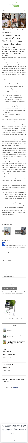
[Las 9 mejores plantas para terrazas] (4, 329)
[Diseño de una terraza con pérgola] (4, 335)
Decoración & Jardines (8, 364)
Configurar (14, 440)
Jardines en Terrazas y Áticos (9, 354)
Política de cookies (6, 430)
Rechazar (14, 436)
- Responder (23, 242)
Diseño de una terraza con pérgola (14, 335)
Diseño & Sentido (6, 370)
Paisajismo (5, 373)
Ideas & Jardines (6, 367)
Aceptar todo (14, 433)
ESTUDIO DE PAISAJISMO (12, 218)
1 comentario (20, 218)
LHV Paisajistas (6, 360)
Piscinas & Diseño (7, 357)
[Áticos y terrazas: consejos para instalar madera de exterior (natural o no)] (4, 341)
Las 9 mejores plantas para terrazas (15, 329)
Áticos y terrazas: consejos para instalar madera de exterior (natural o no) (16, 341)
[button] (3, 231)
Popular (14, 325)
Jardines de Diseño (7, 351)
